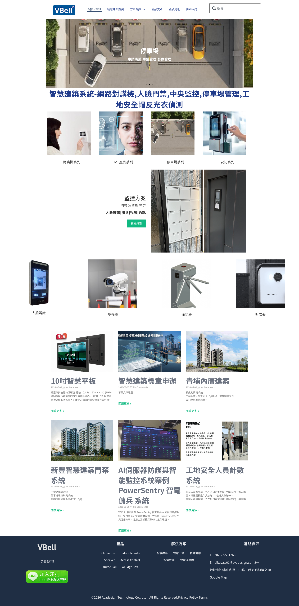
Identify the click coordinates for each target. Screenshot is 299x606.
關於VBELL (94, 9)
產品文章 (157, 9)
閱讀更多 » (57, 411)
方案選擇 (135, 9)
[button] (49, 53)
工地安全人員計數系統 (215, 474)
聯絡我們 (191, 9)
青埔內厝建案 (207, 380)
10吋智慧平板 (73, 380)
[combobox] (235, 8)
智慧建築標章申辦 (147, 380)
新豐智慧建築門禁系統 (80, 474)
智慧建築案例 (115, 9)
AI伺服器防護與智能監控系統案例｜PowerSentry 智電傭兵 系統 (149, 484)
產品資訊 (174, 9)
